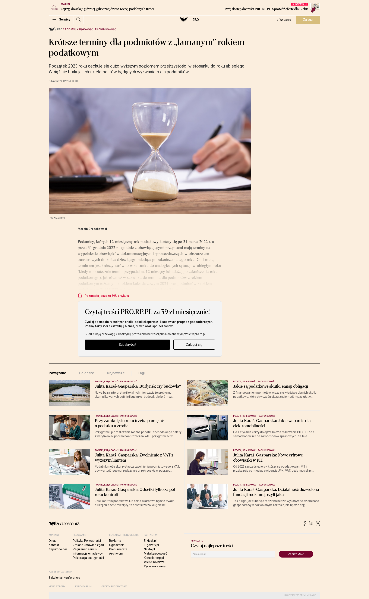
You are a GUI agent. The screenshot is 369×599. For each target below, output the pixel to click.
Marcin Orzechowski (92, 229)
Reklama (115, 540)
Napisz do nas (58, 549)
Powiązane (57, 373)
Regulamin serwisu (85, 549)
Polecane (86, 373)
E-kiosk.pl (150, 540)
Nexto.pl (149, 549)
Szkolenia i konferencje (64, 577)
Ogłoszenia (116, 545)
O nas (52, 540)
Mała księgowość (155, 553)
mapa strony (57, 586)
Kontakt (54, 545)
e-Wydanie (284, 19)
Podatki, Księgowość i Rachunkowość (90, 29)
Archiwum (116, 553)
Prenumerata (118, 549)
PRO (196, 20)
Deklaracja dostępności (88, 557)
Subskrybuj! (127, 345)
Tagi (141, 373)
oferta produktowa (114, 586)
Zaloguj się (194, 345)
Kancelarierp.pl (154, 557)
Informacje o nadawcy (88, 553)
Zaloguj (308, 19)
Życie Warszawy (155, 566)
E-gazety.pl (151, 545)
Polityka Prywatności (87, 540)
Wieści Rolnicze (154, 562)
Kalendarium (83, 586)
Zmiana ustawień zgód (88, 545)
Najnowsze (116, 373)
